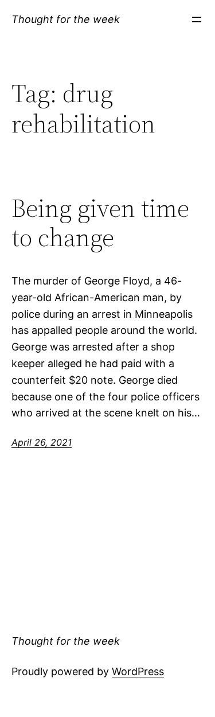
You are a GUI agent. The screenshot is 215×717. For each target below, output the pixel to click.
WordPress (138, 671)
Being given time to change (100, 223)
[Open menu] (197, 19)
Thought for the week (65, 19)
